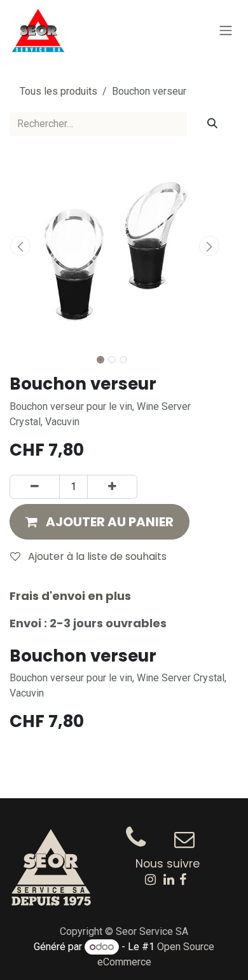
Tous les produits (58, 91)
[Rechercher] (212, 124)
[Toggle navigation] (225, 31)
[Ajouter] (112, 487)
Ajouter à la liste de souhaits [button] (96, 556)
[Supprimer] (35, 487)
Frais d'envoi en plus (70, 596)
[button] (20, 246)
